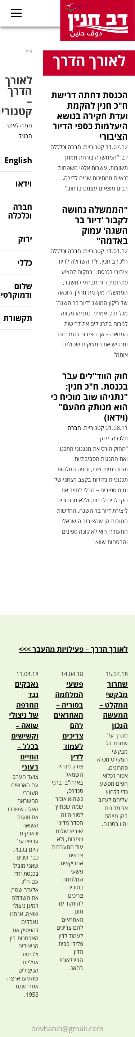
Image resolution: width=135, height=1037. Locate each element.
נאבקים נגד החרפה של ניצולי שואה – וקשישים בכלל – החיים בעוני (24, 725)
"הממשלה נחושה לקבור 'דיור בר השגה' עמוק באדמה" (95, 224)
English (18, 160)
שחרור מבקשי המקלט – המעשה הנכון (113, 704)
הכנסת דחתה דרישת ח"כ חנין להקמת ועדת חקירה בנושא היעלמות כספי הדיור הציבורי (89, 115)
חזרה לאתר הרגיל (19, 130)
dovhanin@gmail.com (67, 1028)
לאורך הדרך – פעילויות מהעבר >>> (73, 649)
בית (29, 52)
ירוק (104, 438)
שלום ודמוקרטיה (16, 290)
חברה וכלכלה (65, 147)
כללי (24, 262)
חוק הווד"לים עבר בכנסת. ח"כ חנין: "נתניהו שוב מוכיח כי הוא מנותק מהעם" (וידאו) (89, 396)
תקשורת (17, 318)
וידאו (23, 183)
